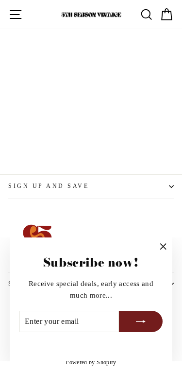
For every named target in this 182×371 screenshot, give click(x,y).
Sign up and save (48, 186)
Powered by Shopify (91, 362)
